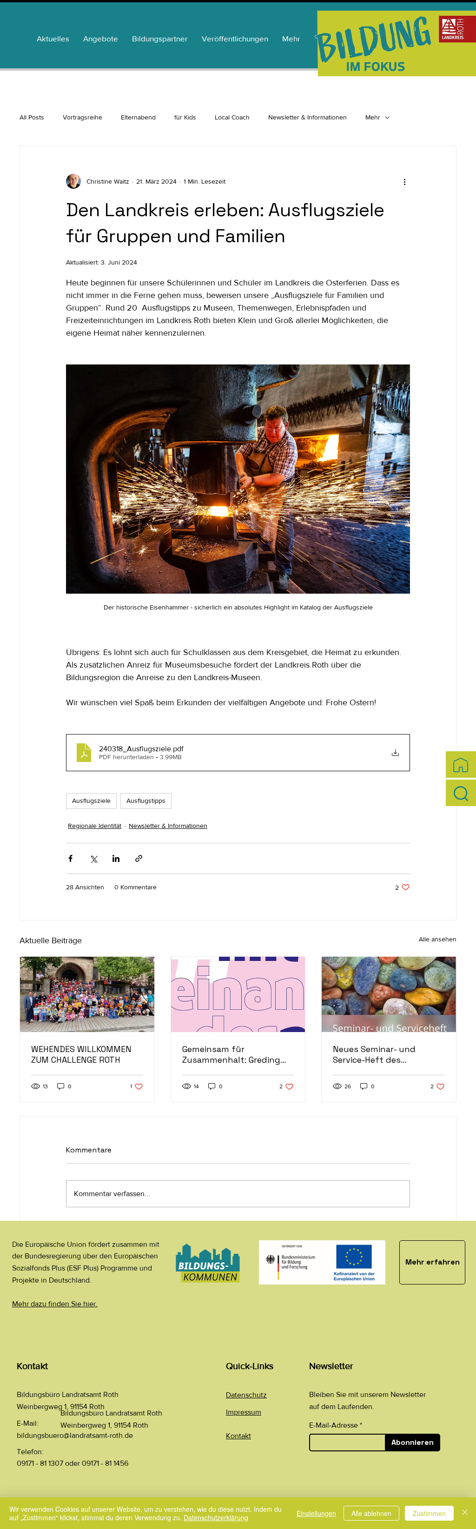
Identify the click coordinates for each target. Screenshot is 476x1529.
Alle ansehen (437, 939)
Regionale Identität (94, 825)
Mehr (372, 117)
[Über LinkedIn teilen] (116, 858)
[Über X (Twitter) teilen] (93, 858)
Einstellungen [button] (316, 1513)
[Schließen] (464, 1513)
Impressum (243, 1412)
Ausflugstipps (145, 800)
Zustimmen (429, 1513)
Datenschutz (246, 1395)
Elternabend (138, 117)
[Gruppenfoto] (87, 994)
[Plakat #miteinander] (238, 994)
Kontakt (238, 1436)
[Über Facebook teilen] (70, 858)
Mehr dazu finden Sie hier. (55, 1304)
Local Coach (232, 117)
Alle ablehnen (371, 1513)
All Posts (32, 117)
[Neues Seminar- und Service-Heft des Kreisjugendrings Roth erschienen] (389, 994)
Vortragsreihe (82, 117)
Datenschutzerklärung (216, 1517)
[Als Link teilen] (138, 858)
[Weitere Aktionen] (404, 181)
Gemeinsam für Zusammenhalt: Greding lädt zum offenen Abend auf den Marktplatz (232, 1054)
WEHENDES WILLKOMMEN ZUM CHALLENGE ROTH (81, 1054)
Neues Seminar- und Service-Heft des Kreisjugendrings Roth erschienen (379, 1054)
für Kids (185, 117)
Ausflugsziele (91, 800)
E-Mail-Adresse (333, 1425)
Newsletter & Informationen (307, 117)
